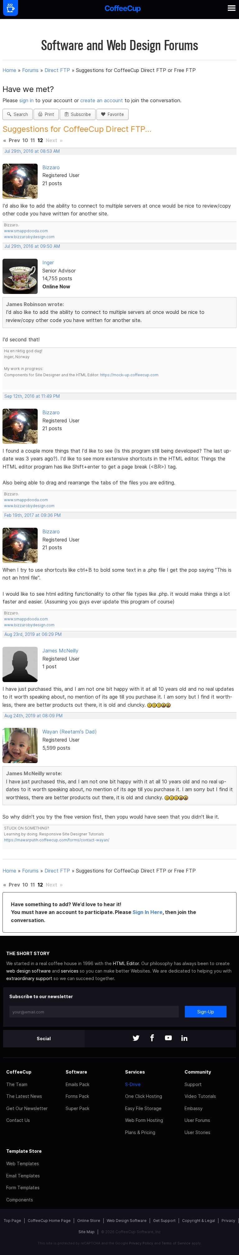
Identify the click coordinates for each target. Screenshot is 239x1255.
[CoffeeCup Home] (123, 9)
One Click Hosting (143, 1096)
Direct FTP (57, 70)
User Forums (197, 1120)
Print (48, 114)
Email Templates (23, 1175)
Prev (14, 140)
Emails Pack (77, 1084)
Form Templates (23, 1187)
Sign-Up (205, 1011)
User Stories (197, 1132)
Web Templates (22, 1163)
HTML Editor (126, 963)
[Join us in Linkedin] (185, 1038)
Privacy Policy (141, 1243)
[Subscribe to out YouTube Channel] (168, 1038)
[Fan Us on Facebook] (152, 1038)
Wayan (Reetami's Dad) (69, 731)
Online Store (88, 1220)
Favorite (114, 114)
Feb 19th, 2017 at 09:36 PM (32, 515)
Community (198, 1072)
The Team (16, 1084)
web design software (28, 971)
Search (19, 114)
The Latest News (24, 1096)
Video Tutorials (200, 1096)
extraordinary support (29, 978)
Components (19, 1199)
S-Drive (133, 1084)
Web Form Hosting (144, 1120)
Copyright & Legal (198, 1220)
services (69, 971)
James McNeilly (60, 650)
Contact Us (18, 1120)
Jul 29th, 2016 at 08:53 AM (32, 151)
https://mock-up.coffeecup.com (129, 375)
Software (76, 1072)
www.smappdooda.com (26, 230)
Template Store (24, 1151)
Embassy (194, 1108)
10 (25, 140)
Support (193, 1084)
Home (9, 70)
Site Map (86, 1231)
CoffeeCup (18, 1072)
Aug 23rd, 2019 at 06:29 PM (33, 634)
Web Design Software (127, 1220)
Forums (30, 70)
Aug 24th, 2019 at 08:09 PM (33, 715)
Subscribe (79, 114)
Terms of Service (176, 1243)
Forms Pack (77, 1096)
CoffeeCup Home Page (49, 1220)
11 (32, 140)
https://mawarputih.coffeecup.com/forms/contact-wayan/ (56, 840)
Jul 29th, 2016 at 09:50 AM (32, 246)
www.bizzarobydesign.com (29, 236)
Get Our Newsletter (27, 1108)
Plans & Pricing (140, 1132)
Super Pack (77, 1108)
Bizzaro (51, 167)
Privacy (228, 1220)
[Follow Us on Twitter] (136, 1038)
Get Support (164, 1220)
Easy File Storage (143, 1108)
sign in (27, 100)
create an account (101, 100)
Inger (48, 262)
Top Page (12, 1220)
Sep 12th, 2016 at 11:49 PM (32, 396)
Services (135, 1072)
